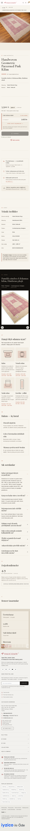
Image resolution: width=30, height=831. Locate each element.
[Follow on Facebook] (2, 669)
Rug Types (4, 734)
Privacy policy (11, 807)
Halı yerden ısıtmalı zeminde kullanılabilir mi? (11, 532)
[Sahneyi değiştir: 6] (20, 646)
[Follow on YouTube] (12, 669)
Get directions (7, 728)
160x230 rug (21, 789)
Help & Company (6, 751)
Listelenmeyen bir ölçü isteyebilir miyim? (9, 552)
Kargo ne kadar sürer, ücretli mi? (13, 495)
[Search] (23, 2)
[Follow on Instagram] (6, 669)
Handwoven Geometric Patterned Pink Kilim (14, 10)
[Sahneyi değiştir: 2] (6, 646)
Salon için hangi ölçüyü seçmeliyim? (9, 474)
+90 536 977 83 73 (10, 715)
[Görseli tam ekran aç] (27, 8)
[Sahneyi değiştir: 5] (17, 646)
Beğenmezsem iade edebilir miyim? (11, 509)
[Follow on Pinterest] (9, 669)
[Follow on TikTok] (15, 669)
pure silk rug (20, 795)
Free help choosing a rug (8, 694)
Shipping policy (25, 807)
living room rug (11, 786)
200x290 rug (13, 789)
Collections (5, 747)
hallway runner (20, 786)
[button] (15, 140)
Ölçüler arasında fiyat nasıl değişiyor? (11, 539)
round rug (19, 798)
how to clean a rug (6, 801)
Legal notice (3, 809)
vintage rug (23, 792)
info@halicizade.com (8, 717)
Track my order (6, 692)
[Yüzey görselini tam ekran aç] (15, 307)
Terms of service (18, 807)
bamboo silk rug (5, 792)
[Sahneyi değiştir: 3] (10, 646)
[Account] (25, 2)
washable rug (12, 798)
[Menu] (2, 3)
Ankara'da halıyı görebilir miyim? (13, 545)
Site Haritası (18, 809)
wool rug (4, 786)
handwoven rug (5, 789)
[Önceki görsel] (2, 327)
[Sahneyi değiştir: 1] (3, 646)
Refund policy (4, 807)
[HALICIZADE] (10, 654)
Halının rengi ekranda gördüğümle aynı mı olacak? (11, 524)
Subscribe (24, 683)
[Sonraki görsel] (27, 327)
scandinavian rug (5, 795)
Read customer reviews (8, 697)
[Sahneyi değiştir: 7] (24, 646)
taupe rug (14, 795)
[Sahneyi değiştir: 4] (13, 646)
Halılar (11, 7)
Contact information (11, 809)
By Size (3, 743)
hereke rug (4, 798)
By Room (3, 739)
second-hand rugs (15, 792)
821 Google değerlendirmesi (13, 74)
